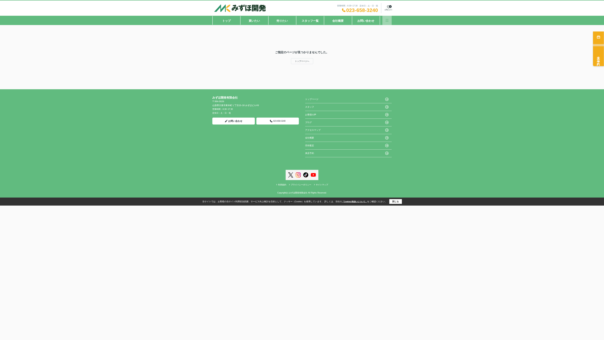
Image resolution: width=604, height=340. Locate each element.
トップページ (311, 99)
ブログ (308, 122)
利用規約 (282, 185)
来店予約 (309, 153)
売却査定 (309, 145)
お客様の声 (310, 114)
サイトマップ (322, 185)
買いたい (254, 20)
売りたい (282, 20)
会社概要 (338, 20)
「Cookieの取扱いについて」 (354, 202)
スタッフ (309, 107)
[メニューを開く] (387, 20)
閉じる (395, 201)
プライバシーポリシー (301, 185)
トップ (226, 20)
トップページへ (302, 61)
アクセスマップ (313, 130)
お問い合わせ (365, 20)
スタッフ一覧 (310, 20)
